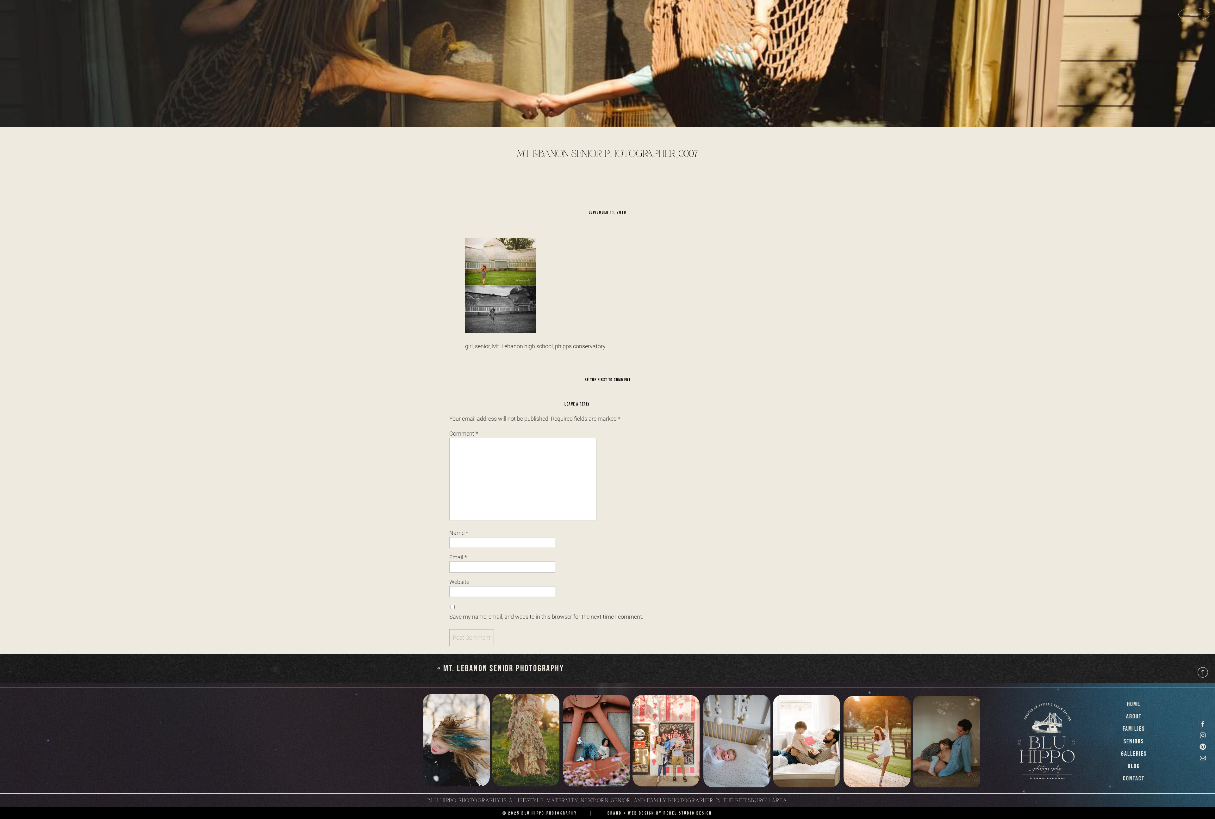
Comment (463, 433)
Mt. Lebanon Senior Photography (503, 668)
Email (458, 557)
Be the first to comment (608, 379)
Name (458, 533)
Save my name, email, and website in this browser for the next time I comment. (546, 616)
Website (459, 582)
